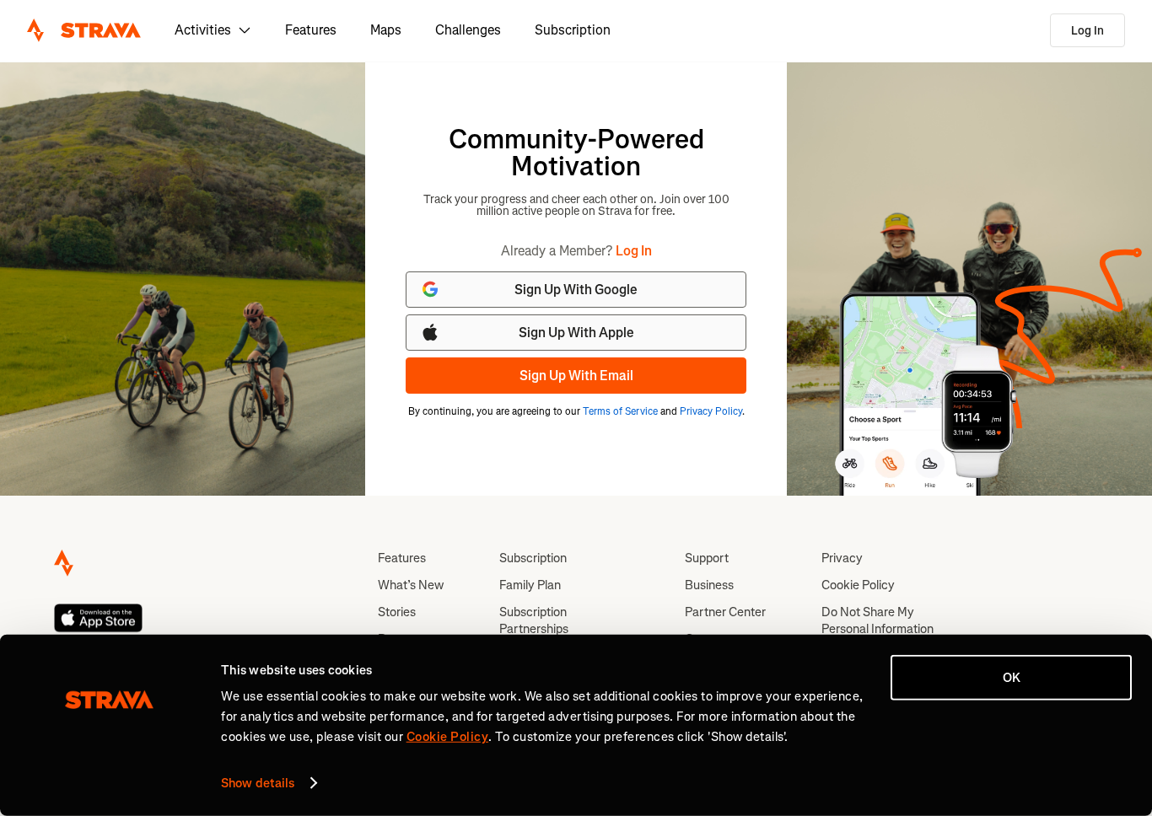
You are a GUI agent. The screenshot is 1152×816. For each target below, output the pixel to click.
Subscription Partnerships (533, 620)
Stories (397, 612)
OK (1011, 677)
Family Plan (530, 585)
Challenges (468, 30)
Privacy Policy (711, 411)
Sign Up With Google (576, 289)
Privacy (842, 558)
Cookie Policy (858, 585)
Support (707, 558)
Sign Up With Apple (576, 332)
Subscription (573, 30)
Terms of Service (620, 411)
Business (709, 585)
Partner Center (725, 612)
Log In (1087, 31)
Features (310, 30)
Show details (257, 783)
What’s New (411, 585)
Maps (385, 30)
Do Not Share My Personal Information (877, 620)
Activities (203, 30)
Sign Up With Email (576, 375)
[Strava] (84, 30)
